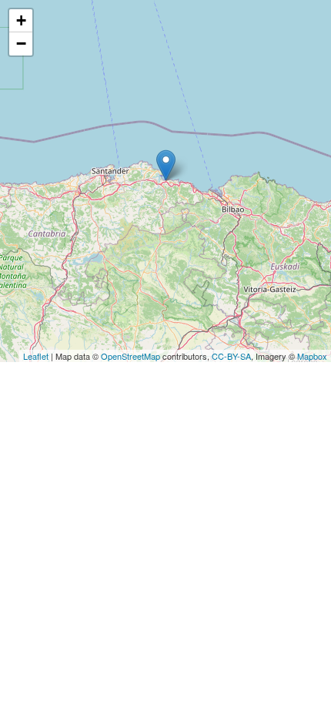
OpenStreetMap (130, 356)
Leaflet (35, 356)
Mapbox (312, 356)
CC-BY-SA (231, 356)
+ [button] (21, 20)
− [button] (21, 43)
